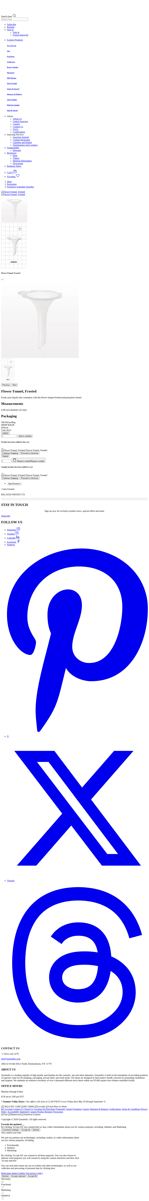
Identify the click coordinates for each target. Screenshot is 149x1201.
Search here (6, 16)
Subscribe (5, 516)
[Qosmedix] (74, 6)
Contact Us (18, 126)
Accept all (26, 1130)
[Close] (2, 279)
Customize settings (10, 1130)
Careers (16, 124)
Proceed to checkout (29, 453)
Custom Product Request (40, 1112)
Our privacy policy (34, 1173)
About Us (17, 119)
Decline (36, 1130)
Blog (15, 155)
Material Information (22, 161)
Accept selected (18, 1176)
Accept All (32, 1176)
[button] (10, 29)
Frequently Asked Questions (69, 1109)
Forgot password (20, 35)
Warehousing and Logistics (25, 145)
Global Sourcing (20, 121)
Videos (16, 158)
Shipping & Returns (99, 1109)
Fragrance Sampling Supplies (20, 187)
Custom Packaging (21, 140)
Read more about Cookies (13, 1173)
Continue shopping (10, 453)
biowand (17, 150)
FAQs (15, 129)
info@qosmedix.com (10, 1059)
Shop (9, 181)
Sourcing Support (21, 137)
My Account (7, 1109)
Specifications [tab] (14, 483)
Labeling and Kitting (22, 142)
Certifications (19, 132)
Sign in (16, 32)
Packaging (12, 184)
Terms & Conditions (130, 1109)
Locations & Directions (44, 1109)
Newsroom (18, 163)
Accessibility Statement (18, 1112)
